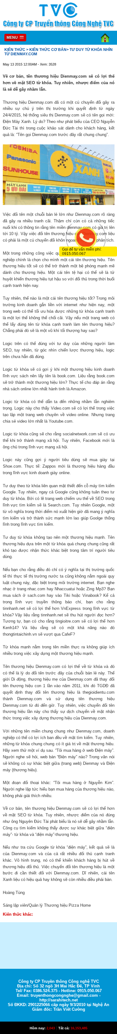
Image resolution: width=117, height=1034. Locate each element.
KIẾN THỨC (14, 50)
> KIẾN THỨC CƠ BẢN (46, 50)
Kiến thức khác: (18, 914)
